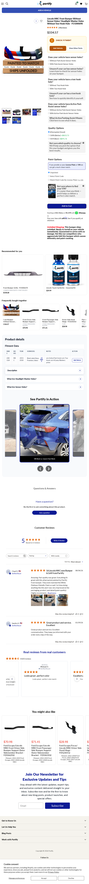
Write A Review (59, 540)
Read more (52, 593)
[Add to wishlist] (41, 21)
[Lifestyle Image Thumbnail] (16, 112)
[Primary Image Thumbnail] (6, 112)
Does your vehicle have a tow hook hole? (64, 80)
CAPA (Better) (59, 135)
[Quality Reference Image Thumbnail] (36, 112)
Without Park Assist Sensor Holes (63, 61)
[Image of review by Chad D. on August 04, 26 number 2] (49, 600)
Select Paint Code (57, 176)
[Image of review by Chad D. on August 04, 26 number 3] (62, 600)
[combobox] (38, 556)
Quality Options (56, 128)
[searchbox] (14, 556)
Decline (71, 878)
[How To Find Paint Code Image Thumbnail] (16, 120)
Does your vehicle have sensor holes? (65, 57)
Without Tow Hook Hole (59, 85)
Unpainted (54, 172)
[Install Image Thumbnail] (26, 112)
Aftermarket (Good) (57, 132)
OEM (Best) (58, 139)
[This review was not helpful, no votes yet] (80, 614)
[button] (12, 679)
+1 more (41, 359)
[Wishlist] (81, 4)
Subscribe (57, 805)
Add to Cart (67, 206)
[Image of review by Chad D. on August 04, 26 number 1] (37, 600)
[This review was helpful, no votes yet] (76, 614)
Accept (44, 878)
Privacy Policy (53, 872)
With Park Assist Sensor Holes (61, 64)
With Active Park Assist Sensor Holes (64, 113)
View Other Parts (75, 48)
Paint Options (55, 159)
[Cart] (86, 4)
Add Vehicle (58, 48)
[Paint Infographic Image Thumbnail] (6, 120)
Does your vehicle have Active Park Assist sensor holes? (64, 105)
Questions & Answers (44, 488)
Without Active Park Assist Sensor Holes (65, 110)
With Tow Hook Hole (58, 89)
